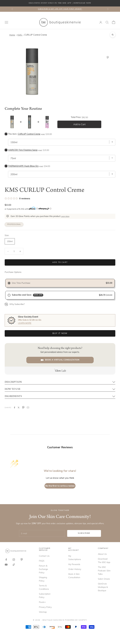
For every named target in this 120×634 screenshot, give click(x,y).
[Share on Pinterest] (23, 407)
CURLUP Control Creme (35, 35)
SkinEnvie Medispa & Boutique (103, 587)
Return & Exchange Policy (43, 569)
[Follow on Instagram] (13, 559)
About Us (102, 554)
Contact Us (44, 556)
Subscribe (84, 533)
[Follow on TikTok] (13, 564)
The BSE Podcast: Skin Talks (104, 570)
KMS (19, 35)
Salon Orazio (104, 579)
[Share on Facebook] (14, 407)
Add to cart (60, 262)
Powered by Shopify (76, 620)
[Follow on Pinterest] (21, 559)
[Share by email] (28, 407)
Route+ (42, 602)
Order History (74, 569)
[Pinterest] (108, 57)
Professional (14, 224)
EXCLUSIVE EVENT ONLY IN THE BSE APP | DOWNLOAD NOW (60, 3)
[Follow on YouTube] (6, 564)
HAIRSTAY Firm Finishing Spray (23, 150)
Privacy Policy (45, 607)
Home (12, 35)
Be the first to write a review (60, 485)
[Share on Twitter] (18, 407)
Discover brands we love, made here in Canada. (60, 9)
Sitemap (43, 612)
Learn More (65, 216)
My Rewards (74, 564)
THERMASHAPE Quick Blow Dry (23, 166)
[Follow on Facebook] (6, 559)
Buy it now (60, 333)
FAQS (41, 560)
